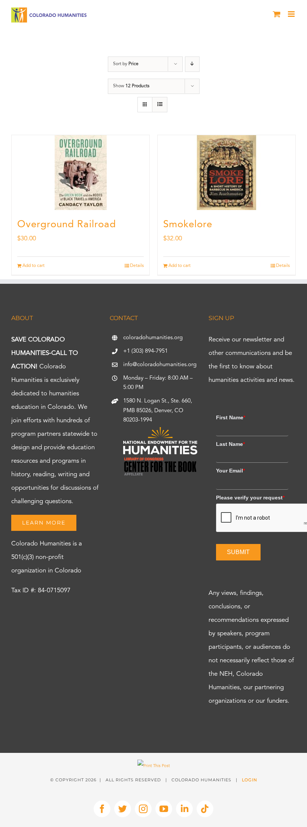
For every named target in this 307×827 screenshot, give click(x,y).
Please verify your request (250, 498)
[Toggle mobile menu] (292, 14)
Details (137, 266)
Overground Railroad (66, 224)
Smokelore (187, 224)
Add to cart (33, 266)
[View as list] (159, 104)
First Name (230, 417)
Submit (238, 552)
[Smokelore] (226, 172)
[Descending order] (192, 64)
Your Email (230, 471)
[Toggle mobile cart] (276, 14)
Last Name (230, 444)
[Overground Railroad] (80, 172)
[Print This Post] (153, 766)
